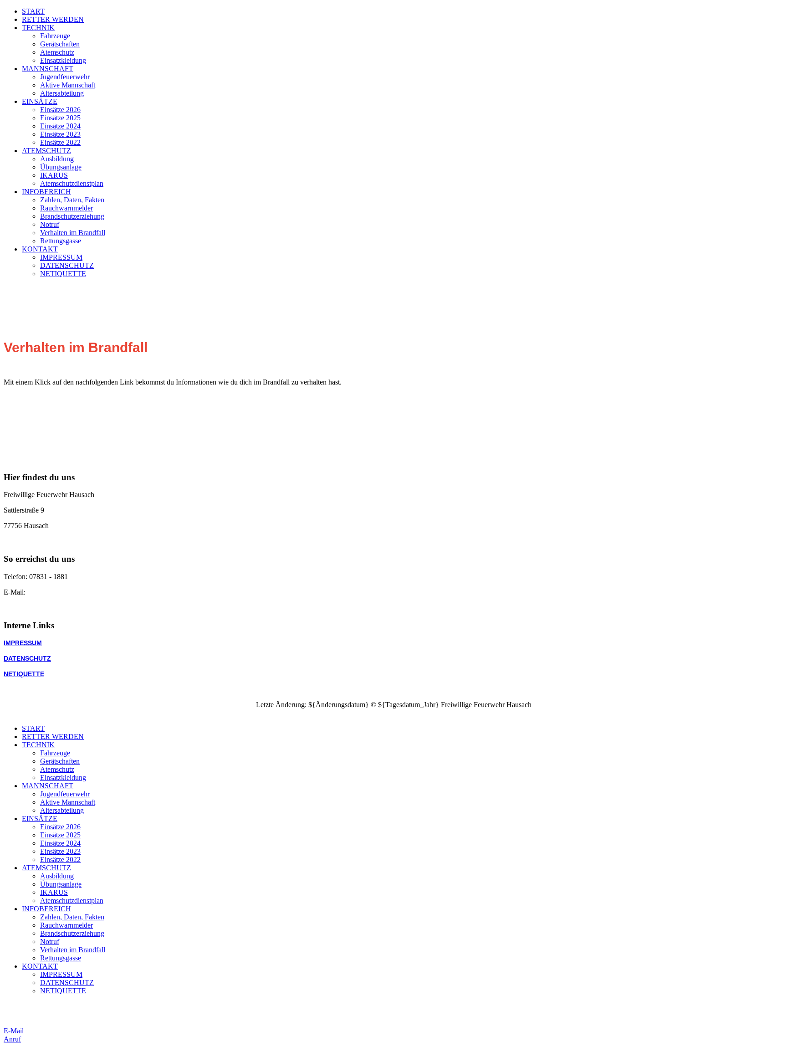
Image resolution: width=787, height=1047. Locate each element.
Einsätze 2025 (60, 118)
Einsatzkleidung (63, 60)
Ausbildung (57, 159)
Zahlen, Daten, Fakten (72, 200)
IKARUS (54, 175)
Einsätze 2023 (60, 134)
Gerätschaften (60, 44)
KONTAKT (40, 249)
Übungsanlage (61, 167)
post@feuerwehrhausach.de (68, 592)
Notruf (49, 224)
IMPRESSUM (61, 257)
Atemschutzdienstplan (71, 183)
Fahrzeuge (55, 36)
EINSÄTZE (39, 101)
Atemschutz (57, 52)
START (33, 11)
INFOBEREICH (46, 191)
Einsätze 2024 (60, 126)
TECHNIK (38, 27)
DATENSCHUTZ (67, 265)
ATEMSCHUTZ (46, 150)
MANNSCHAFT (47, 68)
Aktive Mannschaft (67, 85)
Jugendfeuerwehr (65, 77)
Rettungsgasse (60, 241)
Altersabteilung (62, 93)
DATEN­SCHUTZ (27, 658)
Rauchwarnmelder (66, 208)
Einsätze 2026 (60, 109)
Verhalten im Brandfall (72, 232)
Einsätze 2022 (60, 142)
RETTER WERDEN (53, 19)
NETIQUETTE (63, 273)
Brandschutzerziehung (72, 216)
